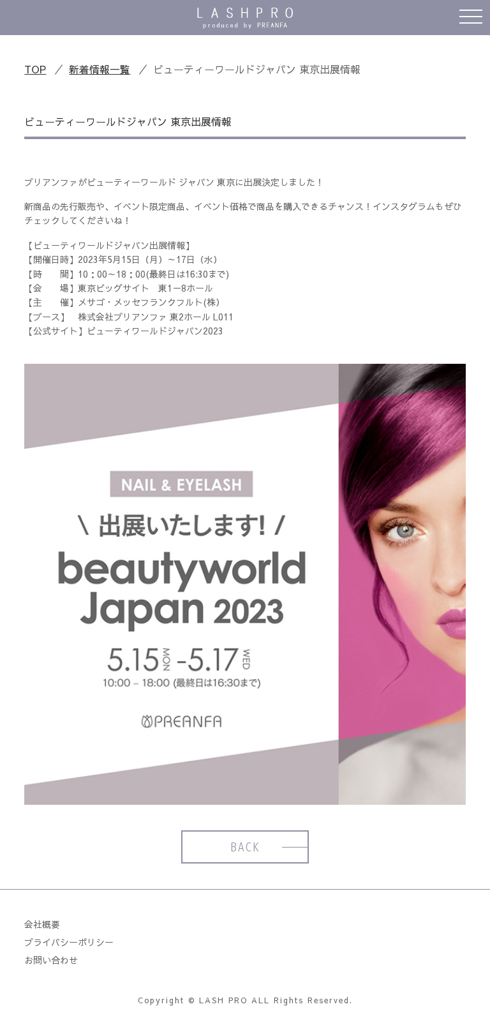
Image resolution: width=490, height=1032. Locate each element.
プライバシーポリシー (69, 942)
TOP (35, 69)
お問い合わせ (51, 959)
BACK (245, 847)
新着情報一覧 (99, 69)
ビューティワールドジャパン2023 (155, 330)
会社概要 (42, 924)
